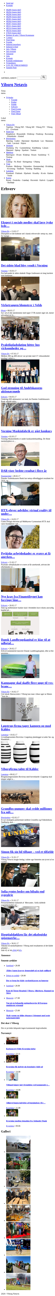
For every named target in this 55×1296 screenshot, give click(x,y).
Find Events (16, 109)
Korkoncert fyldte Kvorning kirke (21, 1049)
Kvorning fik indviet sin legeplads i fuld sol (24, 1067)
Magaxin (9, 998)
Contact (9, 37)
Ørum (3, 310)
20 (14, 950)
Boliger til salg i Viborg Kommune (20, 35)
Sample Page (11, 68)
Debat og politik (12, 976)
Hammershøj (6, 476)
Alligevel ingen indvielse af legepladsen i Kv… (26, 1103)
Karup (8, 178)
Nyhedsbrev (11, 63)
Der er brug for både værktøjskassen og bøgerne (27, 981)
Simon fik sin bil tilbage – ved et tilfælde (27, 851)
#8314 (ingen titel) (13, 28)
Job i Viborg (11, 49)
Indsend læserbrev (13, 44)
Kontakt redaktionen (14, 61)
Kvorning (10, 1054)
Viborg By (10, 125)
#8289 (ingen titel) (13, 10)
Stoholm (9, 145)
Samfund (9, 965)
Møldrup (9, 152)
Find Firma (15, 111)
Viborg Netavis (14, 84)
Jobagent (9, 54)
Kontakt (9, 5)
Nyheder (9, 97)
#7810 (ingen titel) (13, 33)
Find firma (10, 40)
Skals (8, 159)
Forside (9, 42)
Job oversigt (11, 51)
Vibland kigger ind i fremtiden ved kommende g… (28, 1085)
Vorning (4, 271)
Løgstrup (9, 171)
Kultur (13, 102)
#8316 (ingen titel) (13, 31)
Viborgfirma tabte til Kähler (20, 769)
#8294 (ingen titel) (13, 12)
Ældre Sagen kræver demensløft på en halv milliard (28, 970)
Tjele (8, 164)
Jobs (8, 56)
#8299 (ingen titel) (13, 17)
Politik (13, 104)
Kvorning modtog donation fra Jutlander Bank (26, 1121)
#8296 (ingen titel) (13, 14)
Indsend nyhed (12, 47)
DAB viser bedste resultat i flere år (24, 470)
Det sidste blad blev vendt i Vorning (24, 265)
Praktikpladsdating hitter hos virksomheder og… (20, 346)
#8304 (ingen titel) (13, 21)
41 (16, 950)
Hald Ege (10, 132)
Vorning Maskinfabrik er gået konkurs (26, 431)
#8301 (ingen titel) (13, 19)
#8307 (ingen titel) (13, 24)
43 (20, 950)
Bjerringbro (10, 139)
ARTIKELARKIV (8, 78)
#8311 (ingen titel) (13, 26)
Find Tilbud (16, 114)
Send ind (9, 3)
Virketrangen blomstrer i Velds (21, 305)
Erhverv (14, 107)
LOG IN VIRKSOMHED (17, 65)
